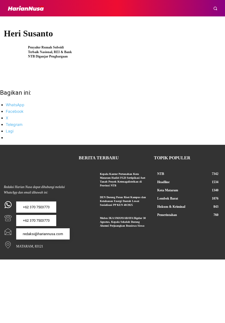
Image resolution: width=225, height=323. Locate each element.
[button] (215, 8)
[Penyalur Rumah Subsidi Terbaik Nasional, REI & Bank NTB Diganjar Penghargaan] (14, 54)
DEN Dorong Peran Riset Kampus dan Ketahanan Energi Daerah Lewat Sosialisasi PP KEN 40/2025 (123, 201)
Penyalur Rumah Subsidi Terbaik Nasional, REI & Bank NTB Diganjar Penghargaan (50, 52)
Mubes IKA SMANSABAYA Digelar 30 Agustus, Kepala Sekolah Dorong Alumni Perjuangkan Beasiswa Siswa (123, 222)
